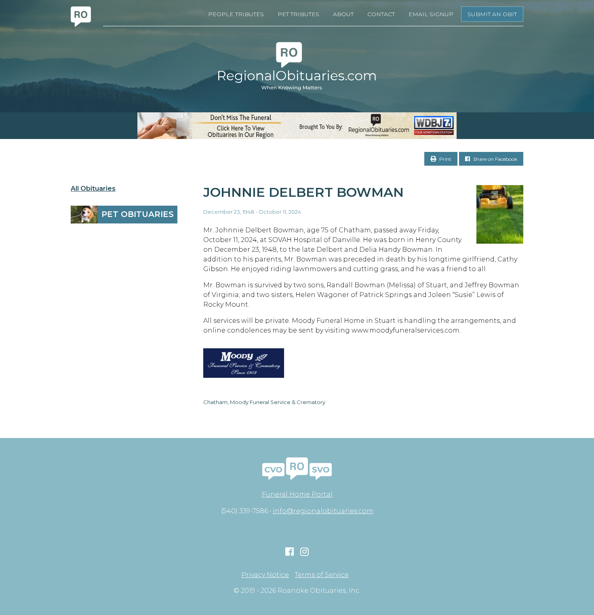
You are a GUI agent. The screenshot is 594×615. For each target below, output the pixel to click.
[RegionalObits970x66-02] (297, 125)
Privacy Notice (265, 575)
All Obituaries (93, 188)
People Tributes (236, 14)
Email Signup (431, 14)
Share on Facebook (494, 159)
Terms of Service (322, 575)
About (343, 14)
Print (444, 159)
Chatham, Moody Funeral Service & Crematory (264, 402)
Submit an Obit (492, 14)
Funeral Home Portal (297, 494)
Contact (381, 14)
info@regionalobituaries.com (323, 511)
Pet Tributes (298, 14)
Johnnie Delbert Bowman (303, 192)
